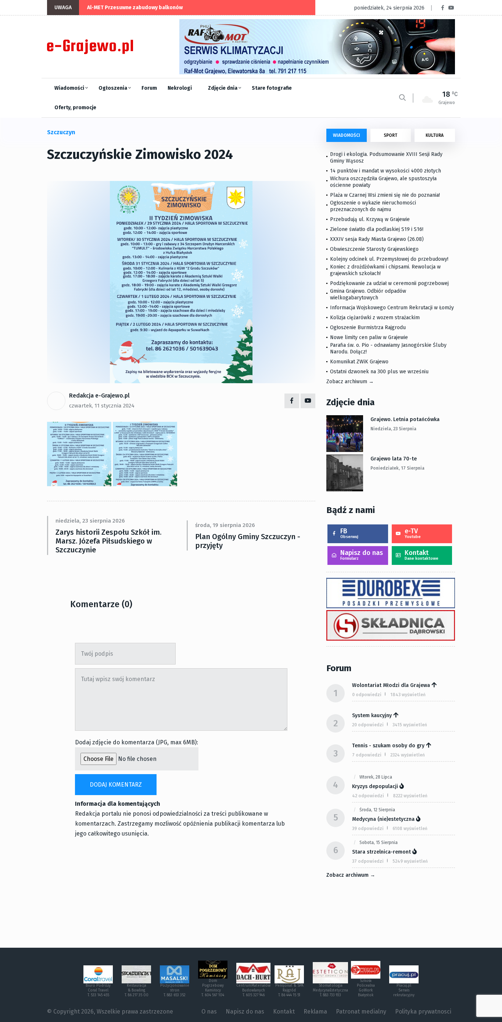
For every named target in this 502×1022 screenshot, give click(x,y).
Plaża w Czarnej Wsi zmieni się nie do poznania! (385, 195)
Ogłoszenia (113, 88)
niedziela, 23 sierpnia (393, 428)
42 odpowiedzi (368, 795)
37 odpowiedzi (368, 861)
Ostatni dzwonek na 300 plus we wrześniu (379, 371)
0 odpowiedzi (366, 694)
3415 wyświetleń (409, 724)
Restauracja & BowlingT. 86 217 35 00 (136, 990)
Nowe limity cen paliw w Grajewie (369, 337)
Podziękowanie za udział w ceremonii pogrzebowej (389, 283)
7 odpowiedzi (366, 755)
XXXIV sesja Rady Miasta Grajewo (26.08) (377, 239)
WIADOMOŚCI (346, 135)
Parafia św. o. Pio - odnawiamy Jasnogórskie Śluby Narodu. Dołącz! (388, 348)
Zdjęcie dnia (223, 88)
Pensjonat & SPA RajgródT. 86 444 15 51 (289, 990)
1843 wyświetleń (408, 694)
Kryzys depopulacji (375, 786)
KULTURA (435, 135)
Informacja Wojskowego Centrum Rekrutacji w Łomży (392, 308)
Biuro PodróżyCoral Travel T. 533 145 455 (98, 990)
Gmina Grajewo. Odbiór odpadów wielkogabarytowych (368, 294)
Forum (149, 88)
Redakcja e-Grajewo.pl (99, 395)
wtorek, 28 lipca (375, 777)
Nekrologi (180, 88)
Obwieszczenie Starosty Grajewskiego (374, 249)
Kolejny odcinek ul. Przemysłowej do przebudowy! (389, 259)
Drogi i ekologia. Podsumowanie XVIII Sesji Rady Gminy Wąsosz (386, 157)
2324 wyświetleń (407, 755)
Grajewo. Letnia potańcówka (405, 419)
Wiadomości (69, 88)
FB (349, 533)
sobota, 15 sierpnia (378, 842)
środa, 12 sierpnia (377, 809)
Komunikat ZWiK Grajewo (359, 362)
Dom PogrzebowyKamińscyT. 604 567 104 (212, 988)
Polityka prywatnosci (423, 1011)
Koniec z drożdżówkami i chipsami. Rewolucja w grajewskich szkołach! (385, 270)
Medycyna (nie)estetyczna (383, 819)
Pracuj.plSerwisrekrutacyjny (404, 990)
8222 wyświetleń (410, 795)
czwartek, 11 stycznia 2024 (102, 405)
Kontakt (421, 555)
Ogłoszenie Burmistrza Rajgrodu (368, 327)
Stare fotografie (272, 88)
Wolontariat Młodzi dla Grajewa (391, 685)
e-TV (413, 533)
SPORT (390, 135)
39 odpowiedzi (368, 828)
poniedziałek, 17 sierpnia (397, 468)
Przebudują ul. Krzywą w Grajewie (370, 219)
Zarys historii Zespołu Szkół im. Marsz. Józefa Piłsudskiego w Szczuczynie (108, 541)
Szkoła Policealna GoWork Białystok (366, 988)
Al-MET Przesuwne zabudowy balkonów (135, 7)
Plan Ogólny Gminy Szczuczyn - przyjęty (247, 541)
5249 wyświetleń (410, 861)
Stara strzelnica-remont (381, 852)
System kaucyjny (372, 715)
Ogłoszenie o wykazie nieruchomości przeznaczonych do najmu (373, 206)
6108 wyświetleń (409, 828)
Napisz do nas (361, 555)
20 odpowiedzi (368, 724)
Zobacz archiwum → (350, 381)
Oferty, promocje (75, 107)
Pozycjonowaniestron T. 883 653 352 (174, 990)
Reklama (315, 1011)
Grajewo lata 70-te (393, 459)
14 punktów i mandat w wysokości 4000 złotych (385, 171)
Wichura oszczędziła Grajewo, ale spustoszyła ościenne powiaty (383, 181)
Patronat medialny (361, 1011)
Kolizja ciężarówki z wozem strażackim (375, 317)
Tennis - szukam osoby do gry (388, 746)
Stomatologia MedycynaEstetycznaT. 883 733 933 (330, 990)
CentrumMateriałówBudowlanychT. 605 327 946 (253, 990)
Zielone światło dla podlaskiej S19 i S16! (377, 229)
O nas (209, 1011)
